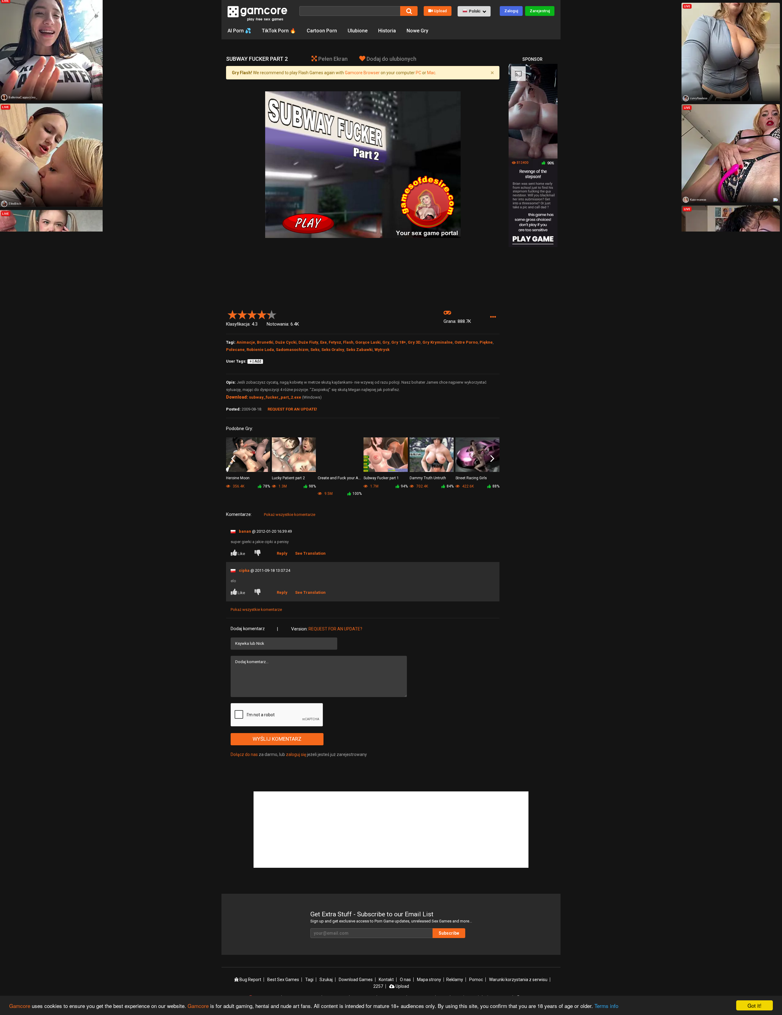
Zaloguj (511, 11)
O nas (405, 979)
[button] (474, 11)
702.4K (421, 486)
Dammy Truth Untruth (428, 478)
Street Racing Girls (471, 478)
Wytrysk (382, 349)
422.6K (467, 486)
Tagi (309, 979)
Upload (440, 11)
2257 (378, 986)
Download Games (356, 979)
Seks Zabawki (359, 349)
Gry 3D (414, 342)
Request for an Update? (335, 628)
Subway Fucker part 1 (381, 478)
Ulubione (357, 31)
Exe (323, 342)
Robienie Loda (260, 349)
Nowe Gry (417, 31)
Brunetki (265, 342)
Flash (348, 342)
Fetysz (335, 342)
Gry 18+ (398, 342)
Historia (387, 31)
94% (404, 486)
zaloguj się (296, 754)
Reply (282, 553)
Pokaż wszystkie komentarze (289, 514)
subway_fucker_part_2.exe (275, 397)
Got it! (754, 1005)
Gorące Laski (368, 342)
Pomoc (476, 979)
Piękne (486, 342)
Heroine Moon (238, 478)
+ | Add (255, 361)
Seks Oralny (332, 349)
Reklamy (454, 979)
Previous (233, 459)
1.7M (373, 486)
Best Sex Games (283, 979)
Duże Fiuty (308, 342)
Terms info (606, 1006)
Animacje (245, 342)
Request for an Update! (292, 409)
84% (450, 486)
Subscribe (449, 933)
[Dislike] (258, 553)
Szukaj (326, 979)
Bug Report (250, 979)
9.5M (328, 493)
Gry (385, 342)
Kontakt (386, 979)
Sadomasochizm (292, 349)
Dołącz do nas (244, 754)
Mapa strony (429, 979)
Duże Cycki (286, 342)
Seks (315, 349)
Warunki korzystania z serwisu (518, 979)
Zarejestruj (540, 11)
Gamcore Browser (362, 72)
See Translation (310, 553)
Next (492, 459)
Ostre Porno (466, 342)
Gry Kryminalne (437, 342)
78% (266, 486)
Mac (431, 72)
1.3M (282, 486)
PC (418, 72)
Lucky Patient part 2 (288, 478)
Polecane (235, 349)
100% (357, 493)
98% (312, 486)
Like (241, 553)
